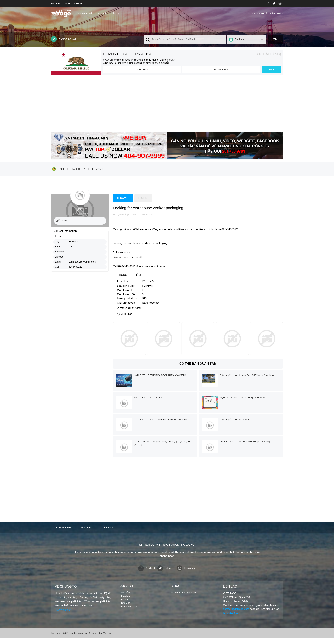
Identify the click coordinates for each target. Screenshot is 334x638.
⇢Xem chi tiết (63, 609)
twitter (168, 568)
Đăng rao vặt (67, 39)
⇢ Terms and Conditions (184, 592)
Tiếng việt (123, 198)
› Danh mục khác (129, 606)
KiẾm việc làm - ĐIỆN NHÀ (150, 397)
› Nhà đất (125, 603)
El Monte (221, 69)
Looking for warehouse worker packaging (245, 441)
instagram (189, 568)
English (143, 198)
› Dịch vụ (124, 599)
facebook (150, 568)
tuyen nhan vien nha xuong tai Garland (243, 397)
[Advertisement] (167, 105)
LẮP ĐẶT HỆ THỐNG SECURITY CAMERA (160, 375)
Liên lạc (116, 13)
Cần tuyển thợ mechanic (235, 419)
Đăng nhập (276, 13)
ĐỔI (271, 69)
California (142, 69)
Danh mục (240, 39)
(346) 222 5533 (231, 612)
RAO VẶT (79, 3)
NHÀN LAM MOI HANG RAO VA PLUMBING (160, 419)
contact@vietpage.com (236, 608)
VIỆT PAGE (56, 3)
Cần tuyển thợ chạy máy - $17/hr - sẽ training (247, 375)
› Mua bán (125, 596)
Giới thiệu (101, 13)
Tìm (275, 39)
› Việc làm (125, 592)
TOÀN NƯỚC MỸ (83, 13)
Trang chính (63, 527)
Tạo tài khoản (260, 13)
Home (61, 169)
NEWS (68, 3)
